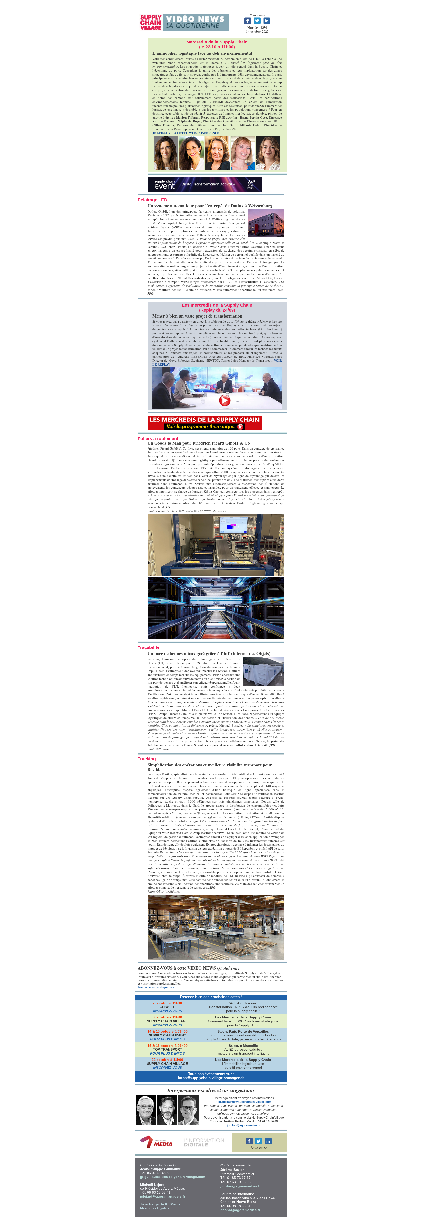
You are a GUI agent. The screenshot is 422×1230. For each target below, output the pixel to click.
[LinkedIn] (268, 1144)
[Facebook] (249, 1144)
